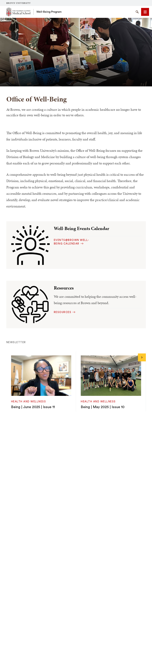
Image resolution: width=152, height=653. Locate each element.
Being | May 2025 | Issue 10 (102, 407)
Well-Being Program (49, 12)
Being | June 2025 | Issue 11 (33, 407)
